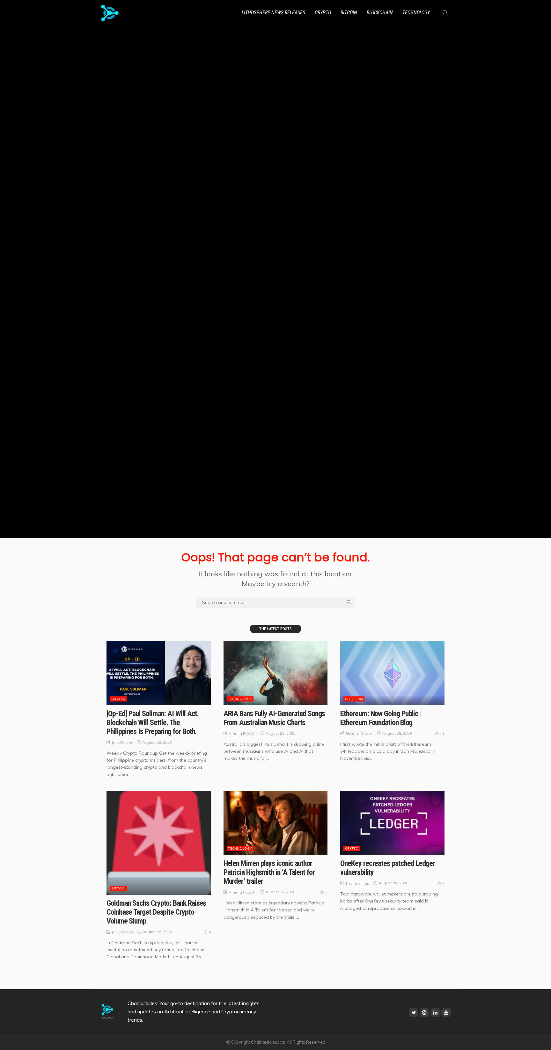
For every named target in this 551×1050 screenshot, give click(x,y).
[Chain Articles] (110, 12)
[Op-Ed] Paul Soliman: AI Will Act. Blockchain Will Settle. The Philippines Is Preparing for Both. (153, 722)
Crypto (323, 13)
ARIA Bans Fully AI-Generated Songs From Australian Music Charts (274, 718)
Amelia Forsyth (243, 733)
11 (442, 733)
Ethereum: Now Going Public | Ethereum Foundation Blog (381, 718)
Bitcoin (349, 13)
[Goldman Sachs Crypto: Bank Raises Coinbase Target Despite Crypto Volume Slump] (159, 843)
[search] (445, 12)
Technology (416, 13)
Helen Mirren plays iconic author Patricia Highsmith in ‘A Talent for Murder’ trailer (269, 872)
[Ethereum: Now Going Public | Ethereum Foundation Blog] (392, 673)
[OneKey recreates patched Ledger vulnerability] (392, 823)
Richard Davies (359, 733)
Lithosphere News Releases (273, 13)
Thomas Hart (357, 883)
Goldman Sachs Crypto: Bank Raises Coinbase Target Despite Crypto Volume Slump (156, 912)
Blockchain (380, 13)
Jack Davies (122, 742)
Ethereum (354, 699)
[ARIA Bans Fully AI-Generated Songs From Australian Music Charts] (276, 673)
